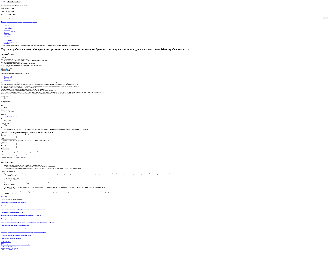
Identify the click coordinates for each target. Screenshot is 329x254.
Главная (6, 25)
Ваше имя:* (4, 142)
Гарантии (7, 30)
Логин (2, 138)
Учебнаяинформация (7, 33)
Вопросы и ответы (9, 31)
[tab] (8, 77)
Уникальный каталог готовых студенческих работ (15, 245)
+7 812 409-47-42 (6, 242)
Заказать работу (8, 28)
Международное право (10, 42)
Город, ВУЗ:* (4, 145)
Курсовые (7, 43)
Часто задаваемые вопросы (8, 246)
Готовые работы (9, 26)
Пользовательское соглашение (9, 248)
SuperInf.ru (12, 249)
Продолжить (4, 149)
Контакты (7, 36)
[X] (9, 70)
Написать (3, 243)
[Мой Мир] (6, 70)
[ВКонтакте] (2, 70)
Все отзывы (4, 196)
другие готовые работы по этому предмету (28, 155)
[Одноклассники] (4, 70)
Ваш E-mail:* (4, 135)
